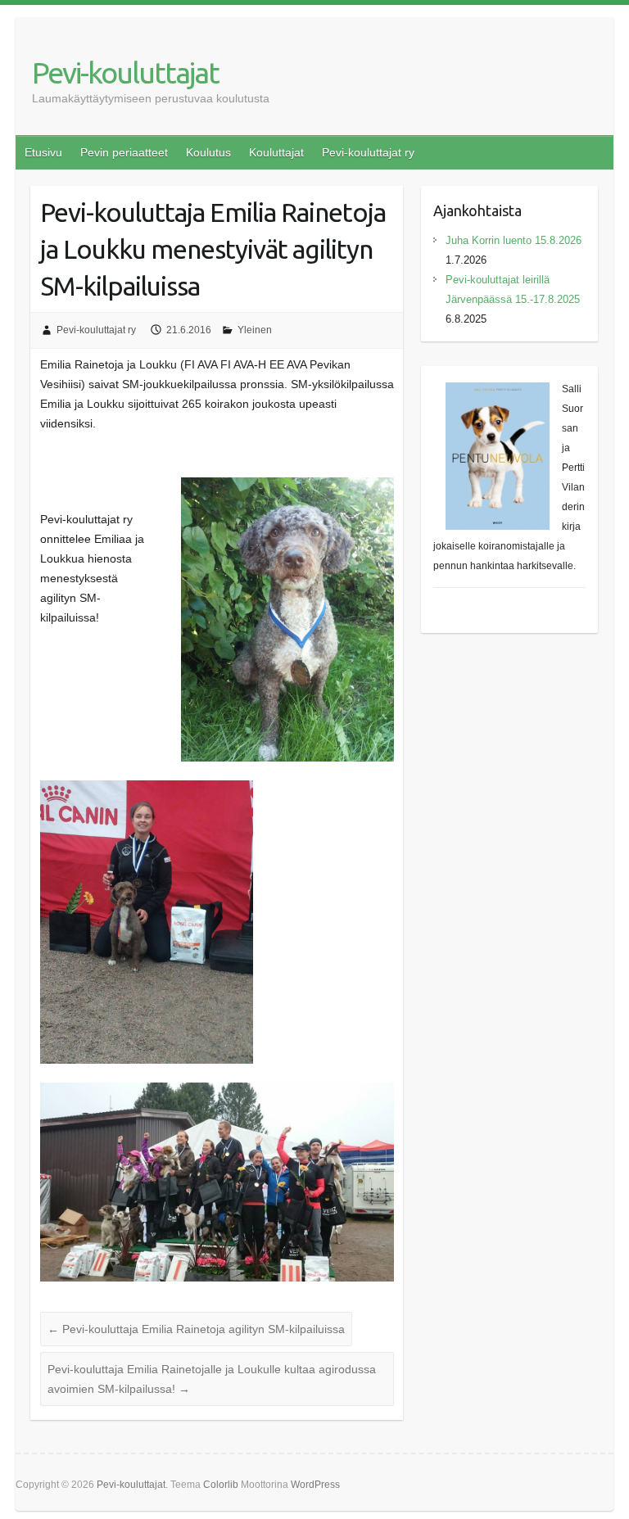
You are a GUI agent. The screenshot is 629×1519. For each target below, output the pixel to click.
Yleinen (255, 330)
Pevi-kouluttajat (125, 72)
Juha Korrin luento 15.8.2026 (513, 240)
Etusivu (43, 152)
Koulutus (208, 152)
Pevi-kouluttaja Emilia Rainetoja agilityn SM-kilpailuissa (196, 1329)
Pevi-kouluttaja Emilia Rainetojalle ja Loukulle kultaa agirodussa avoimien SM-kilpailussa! (212, 1379)
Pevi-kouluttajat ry (368, 152)
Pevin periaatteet (124, 152)
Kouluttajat (276, 152)
